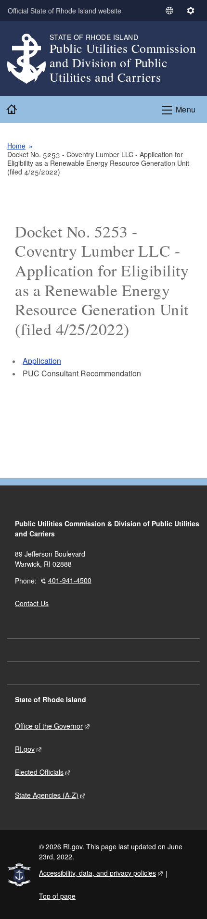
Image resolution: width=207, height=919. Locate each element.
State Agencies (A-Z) (46, 795)
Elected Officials (39, 772)
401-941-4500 (69, 580)
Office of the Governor (49, 726)
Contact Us (32, 603)
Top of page (57, 896)
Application (42, 360)
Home (16, 145)
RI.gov (25, 749)
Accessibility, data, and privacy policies (97, 873)
